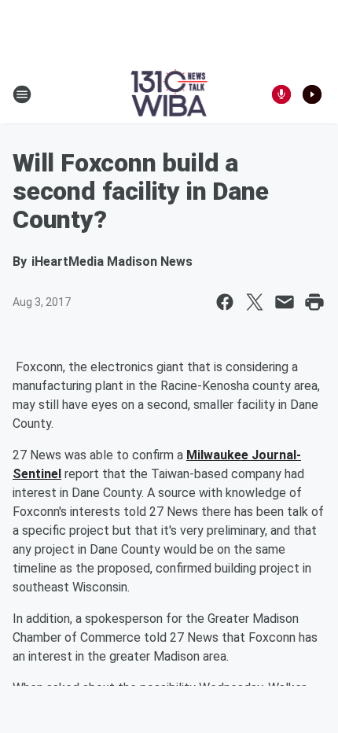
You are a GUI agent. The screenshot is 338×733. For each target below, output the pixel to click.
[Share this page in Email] (285, 302)
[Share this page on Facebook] (225, 302)
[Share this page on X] (255, 302)
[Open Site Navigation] (22, 94)
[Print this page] (314, 302)
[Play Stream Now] (312, 94)
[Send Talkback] (281, 94)
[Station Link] (169, 94)
